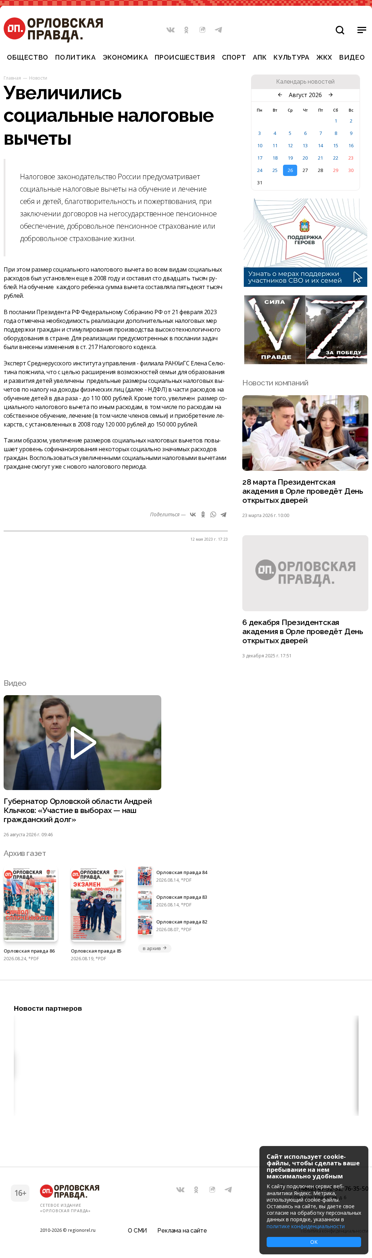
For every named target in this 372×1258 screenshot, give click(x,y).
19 (290, 158)
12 (290, 145)
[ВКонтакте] (193, 514)
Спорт (234, 57)
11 (275, 145)
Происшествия (185, 57)
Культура (292, 57)
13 (305, 145)
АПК (260, 57)
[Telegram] (223, 514)
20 (305, 158)
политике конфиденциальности (306, 1226)
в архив (152, 948)
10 (259, 145)
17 (259, 158)
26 (290, 170)
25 (275, 170)
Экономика (125, 57)
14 (320, 145)
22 (335, 158)
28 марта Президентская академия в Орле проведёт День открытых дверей (302, 491)
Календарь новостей (305, 82)
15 (335, 145)
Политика (75, 57)
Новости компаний (275, 382)
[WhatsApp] (213, 514)
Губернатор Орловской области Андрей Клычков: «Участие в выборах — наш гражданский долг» (78, 810)
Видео (352, 57)
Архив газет (25, 853)
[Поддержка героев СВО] (305, 285)
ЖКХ (324, 57)
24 (259, 170)
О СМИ (137, 1230)
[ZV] (305, 362)
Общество (27, 57)
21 (320, 158)
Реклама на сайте (182, 1230)
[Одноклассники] (203, 514)
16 (350, 145)
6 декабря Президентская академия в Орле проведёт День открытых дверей (302, 631)
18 (275, 158)
